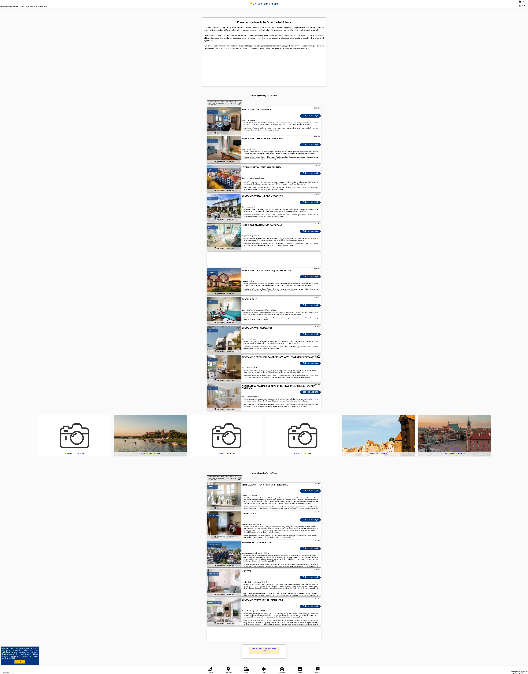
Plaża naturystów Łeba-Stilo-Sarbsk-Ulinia (264, 650)
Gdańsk (210, 487)
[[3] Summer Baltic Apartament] (224, 554)
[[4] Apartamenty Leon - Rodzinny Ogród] (224, 208)
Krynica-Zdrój (213, 574)
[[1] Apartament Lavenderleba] (224, 121)
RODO (13, 658)
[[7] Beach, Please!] (224, 311)
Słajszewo (211, 227)
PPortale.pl (11, 673)
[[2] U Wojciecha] (224, 525)
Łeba (209, 112)
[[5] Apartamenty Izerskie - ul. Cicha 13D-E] (224, 611)
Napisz (525, 673)
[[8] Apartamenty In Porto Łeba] (224, 339)
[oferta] (215, 133)
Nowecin (211, 273)
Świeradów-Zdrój (214, 602)
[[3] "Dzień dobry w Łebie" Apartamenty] (224, 179)
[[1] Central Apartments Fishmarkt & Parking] (224, 496)
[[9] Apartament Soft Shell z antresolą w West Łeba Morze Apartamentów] (224, 368)
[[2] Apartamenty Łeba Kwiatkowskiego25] (224, 150)
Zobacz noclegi (310, 116)
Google (35, 648)
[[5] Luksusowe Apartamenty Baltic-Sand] (224, 236)
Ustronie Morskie (214, 545)
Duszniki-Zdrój (213, 516)
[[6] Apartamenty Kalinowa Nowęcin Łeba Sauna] (224, 282)
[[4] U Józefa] (224, 583)
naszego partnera (273, 130)
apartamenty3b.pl (264, 3)
